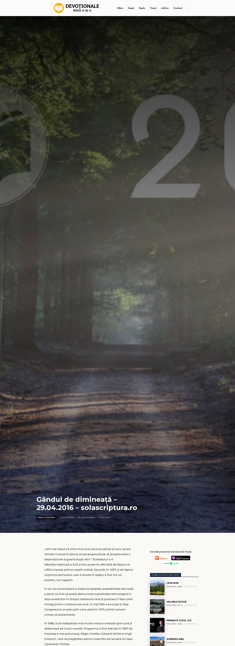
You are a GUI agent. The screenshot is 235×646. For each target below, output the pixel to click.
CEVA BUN (172, 583)
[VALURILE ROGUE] (157, 606)
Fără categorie (46, 518)
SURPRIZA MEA (175, 639)
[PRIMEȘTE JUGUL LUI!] (157, 625)
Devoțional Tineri (175, 586)
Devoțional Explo (175, 605)
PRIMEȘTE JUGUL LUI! (179, 620)
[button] (187, 8)
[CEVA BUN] (157, 588)
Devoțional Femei (174, 642)
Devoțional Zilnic (175, 624)
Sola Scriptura (88, 517)
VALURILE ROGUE (176, 602)
